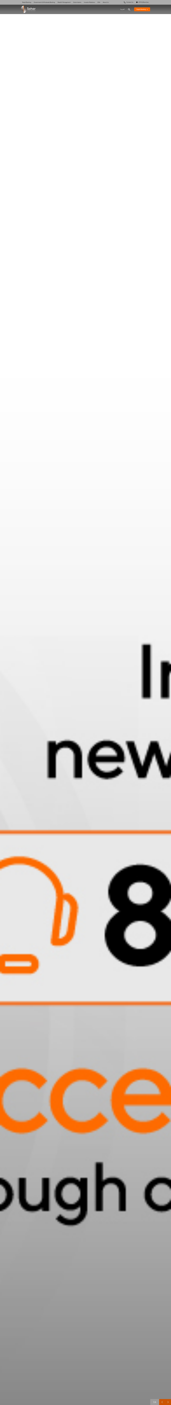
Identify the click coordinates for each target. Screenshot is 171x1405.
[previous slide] (162, 1402)
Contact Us (129, 2)
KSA (98, 2)
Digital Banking (141, 9)
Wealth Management (64, 2)
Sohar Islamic (77, 2)
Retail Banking (26, 2)
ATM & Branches (143, 2)
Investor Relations (89, 2)
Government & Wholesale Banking (44, 2)
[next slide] (168, 1402)
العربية (122, 9)
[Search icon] (129, 9)
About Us (106, 2)
